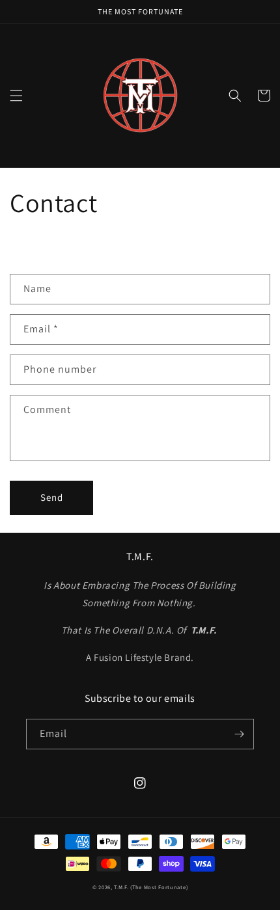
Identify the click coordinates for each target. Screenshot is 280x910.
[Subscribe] (239, 734)
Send (51, 497)
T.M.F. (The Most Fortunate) (151, 886)
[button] (16, 95)
